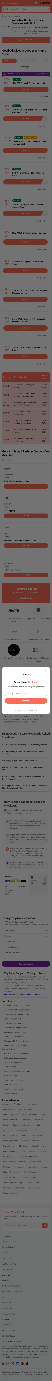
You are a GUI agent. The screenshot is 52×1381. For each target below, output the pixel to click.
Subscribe (26, 701)
